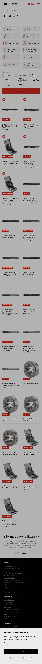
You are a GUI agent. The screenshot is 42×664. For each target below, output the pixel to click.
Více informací (8, 642)
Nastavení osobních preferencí (21, 658)
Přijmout (21, 652)
